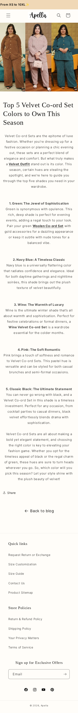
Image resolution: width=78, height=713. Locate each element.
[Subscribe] (64, 674)
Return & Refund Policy (25, 619)
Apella (44, 705)
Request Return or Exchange (29, 555)
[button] (8, 15)
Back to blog (42, 511)
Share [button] (11, 492)
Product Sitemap (20, 592)
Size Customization (22, 564)
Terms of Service (20, 647)
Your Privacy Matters (23, 638)
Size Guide (16, 573)
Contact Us (16, 583)
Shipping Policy (19, 628)
